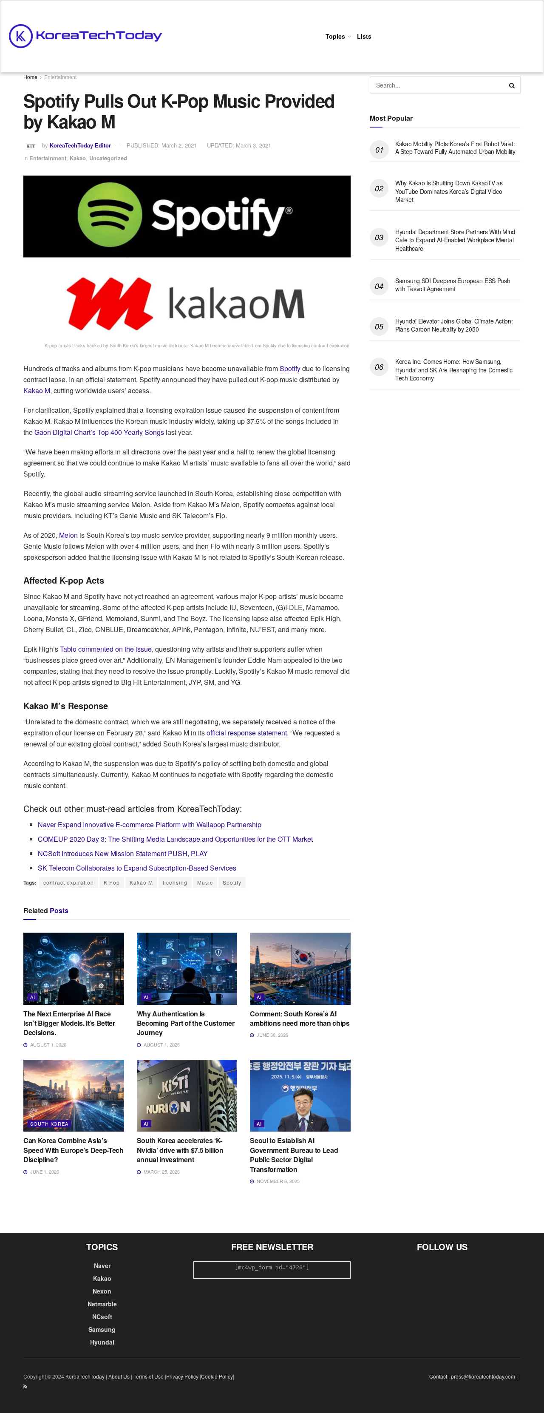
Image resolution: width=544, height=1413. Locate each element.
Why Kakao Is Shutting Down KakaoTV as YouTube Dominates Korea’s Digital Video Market (449, 191)
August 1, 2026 (47, 1044)
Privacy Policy (182, 1376)
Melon (68, 535)
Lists (364, 36)
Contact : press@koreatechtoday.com (472, 1376)
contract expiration (68, 882)
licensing (175, 882)
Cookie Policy (217, 1376)
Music (205, 882)
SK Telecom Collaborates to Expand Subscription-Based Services (137, 868)
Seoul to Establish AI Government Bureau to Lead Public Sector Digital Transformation (294, 1154)
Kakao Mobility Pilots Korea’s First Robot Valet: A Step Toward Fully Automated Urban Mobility (455, 147)
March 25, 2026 (161, 1171)
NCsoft (102, 1316)
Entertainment (60, 76)
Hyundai (102, 1342)
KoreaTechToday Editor (80, 145)
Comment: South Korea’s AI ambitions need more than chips (299, 1018)
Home (30, 76)
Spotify (290, 368)
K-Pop (112, 882)
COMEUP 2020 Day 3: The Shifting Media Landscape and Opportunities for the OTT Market (175, 839)
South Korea (49, 1123)
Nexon (102, 1291)
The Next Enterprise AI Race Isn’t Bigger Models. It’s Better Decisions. (69, 1023)
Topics (335, 36)
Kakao (78, 158)
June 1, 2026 (44, 1171)
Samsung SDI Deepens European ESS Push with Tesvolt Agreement (452, 284)
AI (32, 996)
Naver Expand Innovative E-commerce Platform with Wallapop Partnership (149, 824)
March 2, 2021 (162, 145)
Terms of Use (148, 1376)
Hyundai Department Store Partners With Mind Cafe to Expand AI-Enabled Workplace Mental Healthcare (455, 240)
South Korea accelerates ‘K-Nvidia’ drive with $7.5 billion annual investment (180, 1149)
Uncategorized (108, 158)
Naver (102, 1265)
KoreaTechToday (85, 1376)
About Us (119, 1376)
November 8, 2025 (277, 1181)
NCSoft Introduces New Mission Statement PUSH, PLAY (123, 853)
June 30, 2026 (271, 1034)
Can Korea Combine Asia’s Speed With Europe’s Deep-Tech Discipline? (73, 1149)
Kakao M (36, 390)
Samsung (102, 1329)
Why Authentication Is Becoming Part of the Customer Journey (186, 1023)
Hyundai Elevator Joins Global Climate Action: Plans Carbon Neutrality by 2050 (454, 325)
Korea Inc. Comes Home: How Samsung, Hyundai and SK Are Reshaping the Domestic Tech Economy (454, 369)
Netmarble (102, 1304)
